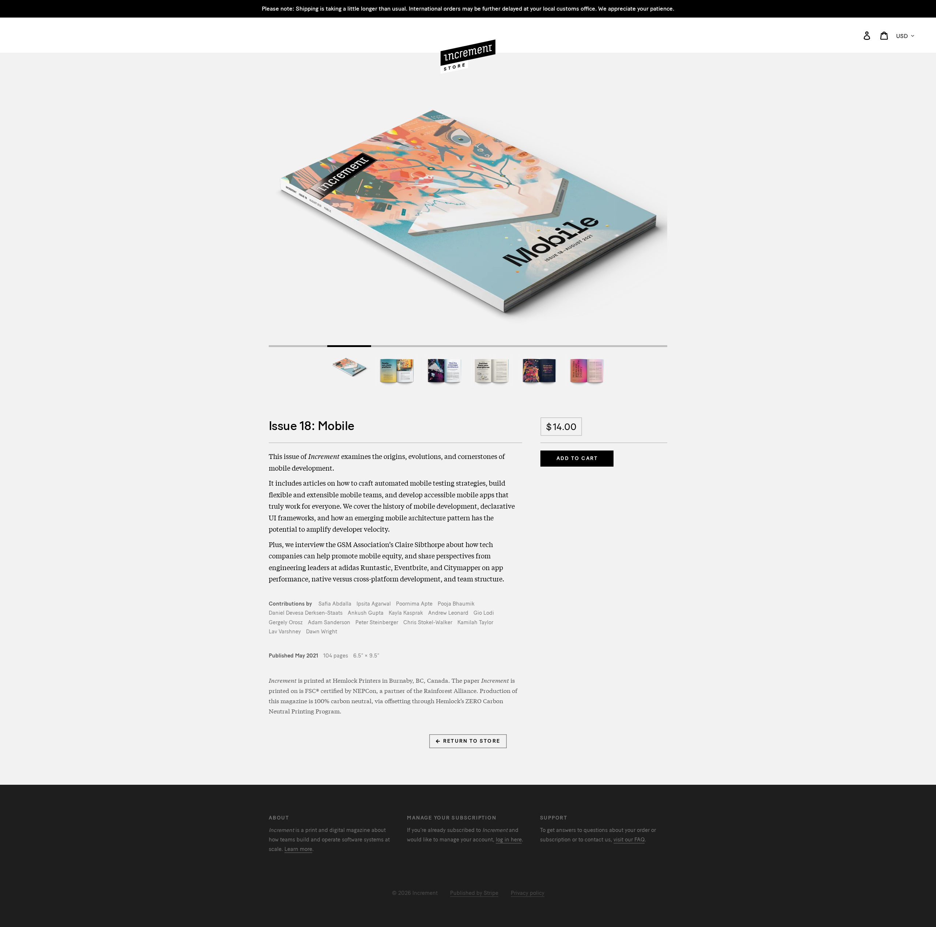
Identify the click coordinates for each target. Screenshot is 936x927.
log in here (509, 839)
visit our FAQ (629, 839)
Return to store (470, 741)
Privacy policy (527, 893)
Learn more (298, 849)
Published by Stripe (474, 893)
